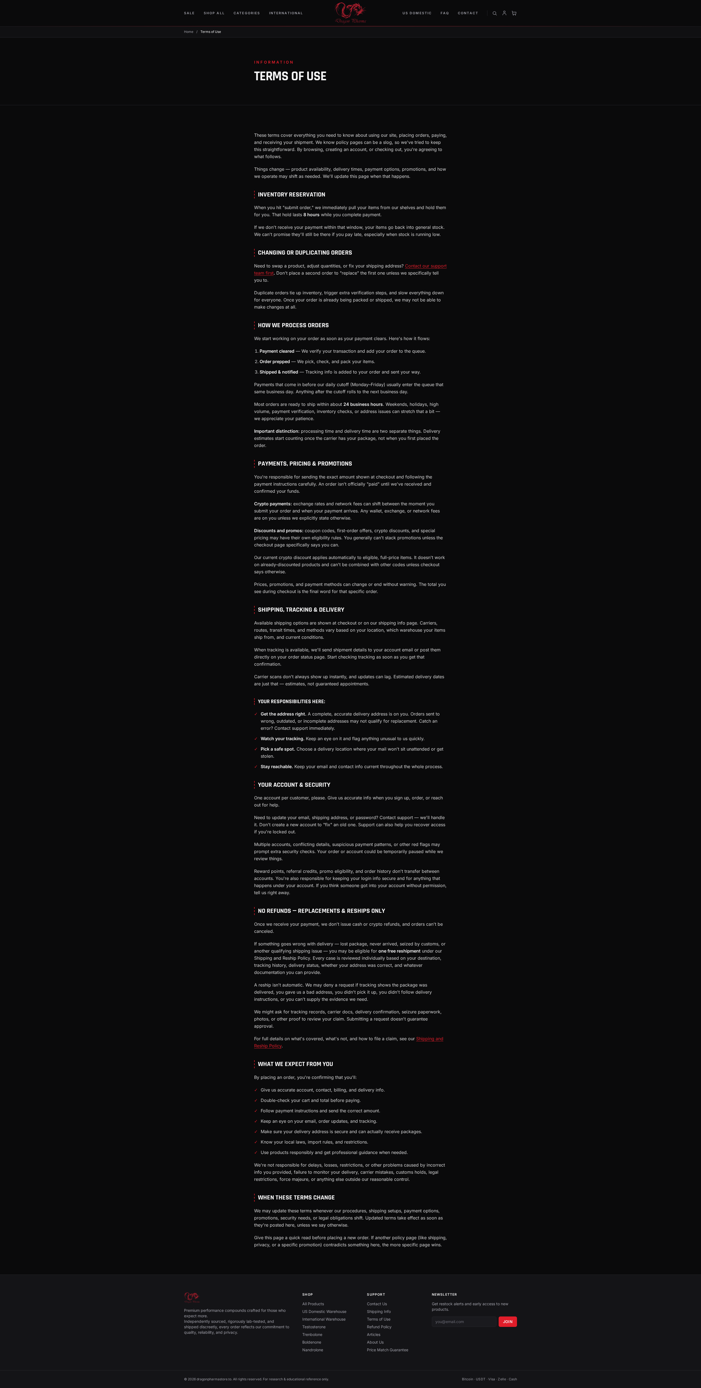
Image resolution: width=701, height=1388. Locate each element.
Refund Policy (379, 1326)
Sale (189, 13)
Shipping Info (379, 1311)
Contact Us (377, 1303)
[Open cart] (514, 13)
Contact (468, 13)
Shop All (214, 13)
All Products (313, 1303)
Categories (247, 13)
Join (508, 1321)
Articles (373, 1334)
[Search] (494, 13)
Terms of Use (378, 1319)
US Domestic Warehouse (324, 1311)
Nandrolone (312, 1349)
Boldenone (311, 1342)
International (286, 13)
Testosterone (314, 1326)
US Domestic (417, 13)
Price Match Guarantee (387, 1349)
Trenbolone (312, 1334)
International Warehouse (324, 1319)
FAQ (445, 13)
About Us (375, 1342)
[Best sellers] (350, 13)
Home (188, 32)
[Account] (504, 13)
